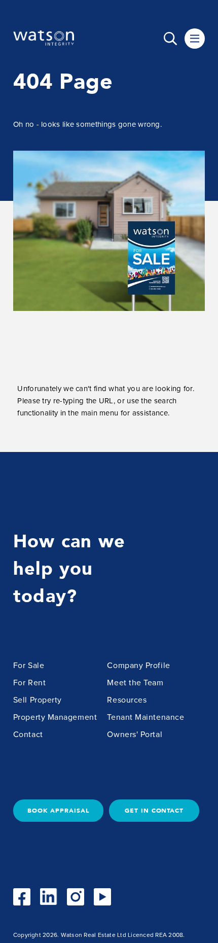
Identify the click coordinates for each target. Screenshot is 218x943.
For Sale (28, 665)
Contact (28, 734)
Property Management (55, 717)
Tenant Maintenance (145, 717)
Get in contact (154, 810)
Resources (127, 700)
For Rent (29, 683)
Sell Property (37, 700)
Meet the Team (135, 683)
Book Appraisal (58, 810)
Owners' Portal (134, 734)
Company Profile (138, 665)
